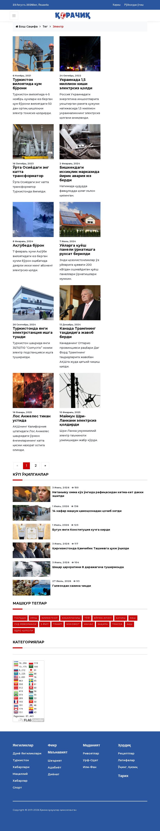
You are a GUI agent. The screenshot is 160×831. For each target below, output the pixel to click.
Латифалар (126, 760)
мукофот (73, 624)
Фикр (52, 745)
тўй (87, 618)
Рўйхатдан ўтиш (133, 5)
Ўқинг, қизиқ (128, 767)
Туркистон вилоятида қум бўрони (27, 84)
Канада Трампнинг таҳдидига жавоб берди (78, 332)
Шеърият (55, 760)
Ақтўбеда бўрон (28, 245)
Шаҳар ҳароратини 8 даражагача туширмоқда (88, 567)
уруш (33, 618)
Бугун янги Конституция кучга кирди (81, 529)
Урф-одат (90, 760)
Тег (45, 26)
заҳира (103, 624)
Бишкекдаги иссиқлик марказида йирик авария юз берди (79, 173)
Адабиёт (54, 767)
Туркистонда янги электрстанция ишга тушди (32, 332)
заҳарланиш (71, 618)
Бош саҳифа (28, 26)
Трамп (57, 624)
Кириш (116, 5)
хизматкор (50, 618)
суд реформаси (25, 624)
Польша (20, 618)
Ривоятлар (91, 753)
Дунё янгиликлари (27, 753)
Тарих (123, 775)
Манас (88, 624)
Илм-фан (89, 767)
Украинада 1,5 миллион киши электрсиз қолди (76, 84)
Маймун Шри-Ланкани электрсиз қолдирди (78, 420)
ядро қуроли (23, 630)
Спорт (17, 787)
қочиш (121, 618)
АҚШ (133, 618)
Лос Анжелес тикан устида (32, 418)
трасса (117, 624)
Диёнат (53, 774)
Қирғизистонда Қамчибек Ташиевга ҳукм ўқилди (90, 548)
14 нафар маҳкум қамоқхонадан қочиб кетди (87, 511)
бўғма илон (103, 618)
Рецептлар (126, 753)
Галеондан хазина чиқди (71, 586)
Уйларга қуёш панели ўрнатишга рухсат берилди (77, 249)
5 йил (45, 624)
